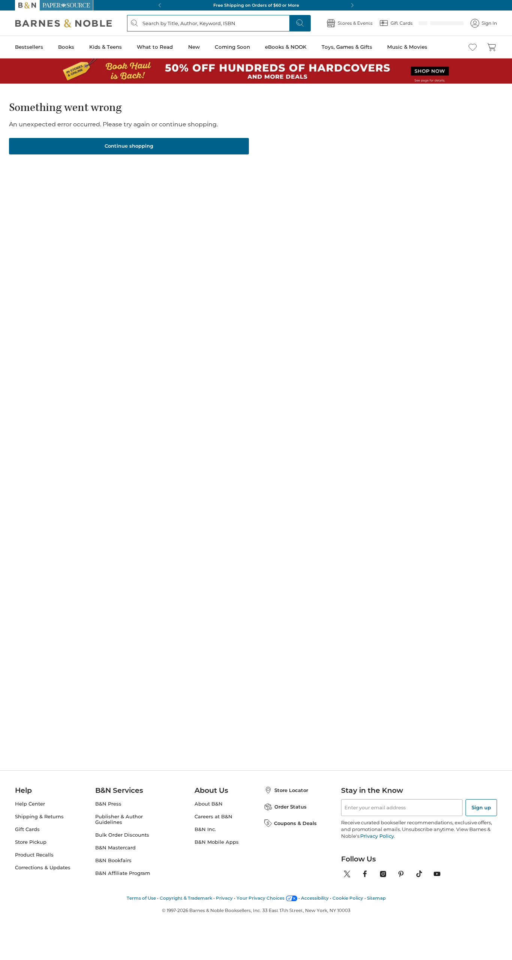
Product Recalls (34, 855)
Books (66, 47)
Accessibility (315, 898)
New (194, 47)
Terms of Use (141, 898)
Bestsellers (29, 47)
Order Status (290, 807)
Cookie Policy (347, 898)
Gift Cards (27, 829)
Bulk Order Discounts (122, 835)
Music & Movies (407, 47)
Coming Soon (232, 47)
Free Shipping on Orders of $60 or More (256, 5)
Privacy (224, 898)
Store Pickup (30, 842)
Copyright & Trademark (186, 898)
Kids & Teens (105, 47)
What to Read (155, 47)
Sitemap (376, 898)
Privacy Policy (377, 836)
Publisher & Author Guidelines (119, 819)
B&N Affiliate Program (122, 873)
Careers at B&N (213, 816)
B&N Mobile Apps (217, 842)
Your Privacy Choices (260, 898)
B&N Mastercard (115, 848)
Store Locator (291, 790)
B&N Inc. (205, 829)
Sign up (481, 807)
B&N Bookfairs (113, 860)
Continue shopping (129, 146)
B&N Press (108, 804)
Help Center (30, 804)
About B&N (209, 804)
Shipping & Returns (39, 816)
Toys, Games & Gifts (347, 47)
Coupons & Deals (295, 823)
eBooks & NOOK (286, 47)
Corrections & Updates (42, 867)
